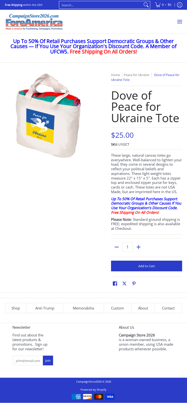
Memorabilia (83, 308)
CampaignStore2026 (89, 381)
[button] (115, 283)
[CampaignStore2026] (34, 21)
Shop (15, 308)
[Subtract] (116, 247)
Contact (168, 308)
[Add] (138, 247)
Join (48, 360)
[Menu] (179, 21)
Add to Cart (146, 266)
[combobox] (100, 5)
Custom (117, 308)
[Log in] (180, 5)
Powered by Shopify (93, 389)
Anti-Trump (44, 308)
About (143, 308)
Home (115, 75)
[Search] (146, 5)
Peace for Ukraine (136, 75)
